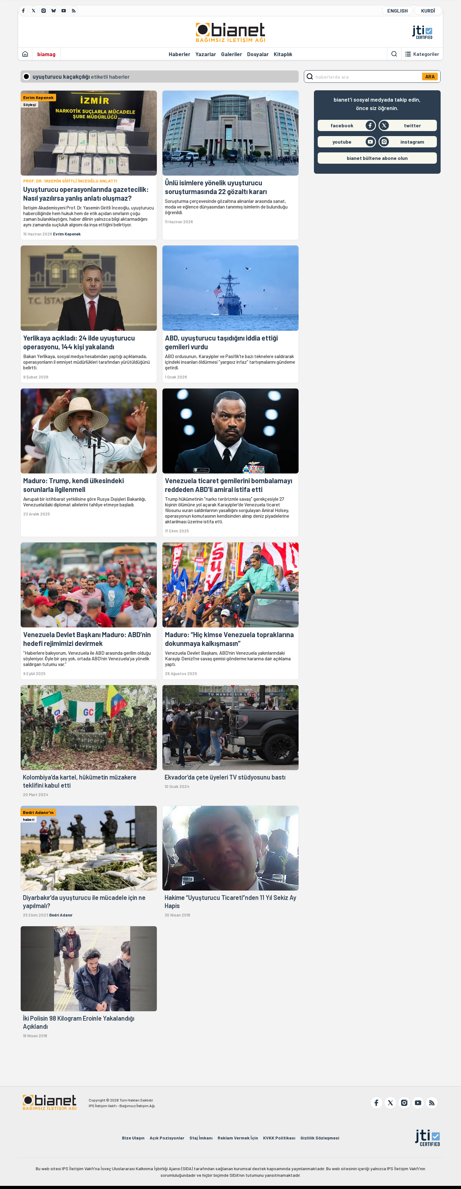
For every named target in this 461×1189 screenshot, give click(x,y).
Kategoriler (426, 53)
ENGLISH (397, 10)
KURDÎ (428, 10)
